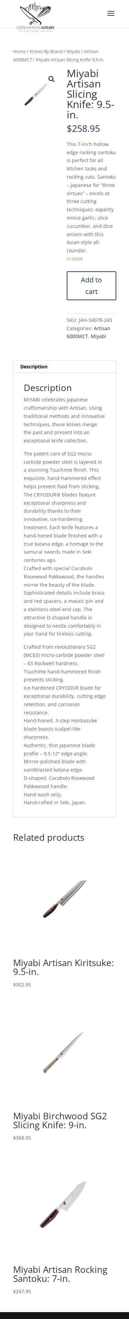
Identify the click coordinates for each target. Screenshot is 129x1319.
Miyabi (73, 51)
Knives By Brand (46, 51)
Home (19, 51)
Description (33, 366)
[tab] (65, 367)
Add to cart (91, 285)
